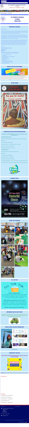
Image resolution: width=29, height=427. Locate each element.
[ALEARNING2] (21, 255)
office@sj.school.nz (5, 415)
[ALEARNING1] (7, 255)
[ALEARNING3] (7, 272)
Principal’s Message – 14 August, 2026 (7, 398)
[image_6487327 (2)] (7, 239)
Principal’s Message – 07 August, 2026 (7, 402)
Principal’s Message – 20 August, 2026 (7, 395)
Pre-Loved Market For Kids (5, 400)
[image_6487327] (7, 227)
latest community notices (14, 355)
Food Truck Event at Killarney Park (6, 397)
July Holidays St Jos (14, 349)
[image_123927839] (21, 233)
